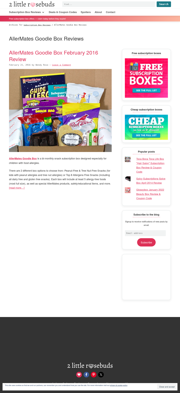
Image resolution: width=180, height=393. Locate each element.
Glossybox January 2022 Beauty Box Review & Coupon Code (150, 194)
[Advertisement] (146, 277)
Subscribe (146, 242)
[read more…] (16, 187)
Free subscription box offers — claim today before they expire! (37, 18)
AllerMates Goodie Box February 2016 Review (53, 56)
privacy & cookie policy (118, 385)
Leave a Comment (61, 65)
